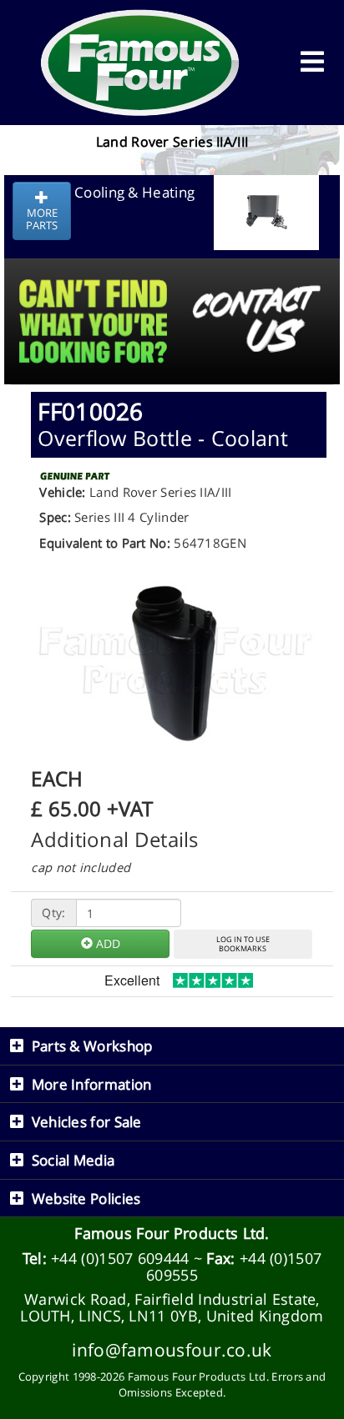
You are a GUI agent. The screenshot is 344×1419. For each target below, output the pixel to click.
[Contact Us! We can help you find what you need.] (172, 279)
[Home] (140, 62)
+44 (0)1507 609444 (120, 1258)
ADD (106, 943)
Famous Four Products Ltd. (172, 1233)
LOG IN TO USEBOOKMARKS (243, 944)
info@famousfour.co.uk (171, 1349)
